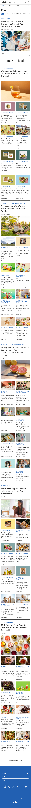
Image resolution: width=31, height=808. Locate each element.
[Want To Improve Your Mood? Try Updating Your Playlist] (23, 463)
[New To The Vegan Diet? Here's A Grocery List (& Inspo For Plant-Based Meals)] (23, 321)
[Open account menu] (28, 2)
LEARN (10, 5)
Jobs (4, 793)
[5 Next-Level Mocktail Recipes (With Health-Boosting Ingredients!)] (23, 686)
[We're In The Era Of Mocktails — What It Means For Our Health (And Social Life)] (8, 709)
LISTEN (17, 5)
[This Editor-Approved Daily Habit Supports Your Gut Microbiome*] (15, 508)
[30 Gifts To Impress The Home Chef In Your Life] (8, 411)
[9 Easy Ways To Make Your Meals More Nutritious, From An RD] (8, 385)
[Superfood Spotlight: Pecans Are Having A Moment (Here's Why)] (8, 660)
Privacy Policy (25, 793)
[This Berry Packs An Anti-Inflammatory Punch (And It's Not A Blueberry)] (8, 686)
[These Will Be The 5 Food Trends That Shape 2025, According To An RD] (15, 41)
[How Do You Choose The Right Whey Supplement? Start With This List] (23, 735)
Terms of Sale (8, 793)
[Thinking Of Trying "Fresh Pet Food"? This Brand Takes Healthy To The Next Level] (8, 241)
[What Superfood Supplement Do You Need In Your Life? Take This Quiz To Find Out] (23, 385)
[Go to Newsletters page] (22, 2)
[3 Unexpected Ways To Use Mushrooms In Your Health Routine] (15, 226)
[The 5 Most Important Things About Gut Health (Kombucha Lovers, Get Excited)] (8, 598)
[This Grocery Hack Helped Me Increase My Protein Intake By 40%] (8, 524)
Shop (15, 780)
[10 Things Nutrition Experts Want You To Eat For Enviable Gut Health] (15, 645)
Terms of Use (14, 793)
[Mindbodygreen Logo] (8, 2)
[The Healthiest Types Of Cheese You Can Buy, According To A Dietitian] (23, 547)
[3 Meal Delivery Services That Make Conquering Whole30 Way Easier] (8, 106)
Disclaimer (20, 793)
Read (15, 770)
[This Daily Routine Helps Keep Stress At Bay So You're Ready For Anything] (23, 411)
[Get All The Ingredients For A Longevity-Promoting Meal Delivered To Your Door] (23, 130)
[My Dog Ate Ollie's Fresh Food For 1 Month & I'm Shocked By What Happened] (8, 463)
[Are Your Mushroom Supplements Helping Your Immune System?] (23, 524)
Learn (15, 773)
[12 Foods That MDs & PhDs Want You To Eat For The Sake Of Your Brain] (23, 598)
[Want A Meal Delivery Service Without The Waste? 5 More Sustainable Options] (8, 130)
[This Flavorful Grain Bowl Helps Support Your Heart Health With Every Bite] (23, 294)
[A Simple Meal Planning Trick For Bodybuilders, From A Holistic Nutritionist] (23, 155)
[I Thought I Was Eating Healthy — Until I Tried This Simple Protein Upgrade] (23, 241)
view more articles (15, 760)
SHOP (28, 5)
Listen (15, 777)
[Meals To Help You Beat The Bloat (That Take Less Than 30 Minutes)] (8, 735)
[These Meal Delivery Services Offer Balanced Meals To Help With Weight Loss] (23, 106)
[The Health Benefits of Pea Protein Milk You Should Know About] (8, 321)
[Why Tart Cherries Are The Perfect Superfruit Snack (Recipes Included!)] (23, 709)
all (2, 14)
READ (3, 5)
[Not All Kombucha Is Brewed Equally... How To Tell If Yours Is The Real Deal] (23, 660)
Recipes (8, 14)
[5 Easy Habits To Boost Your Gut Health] (23, 267)
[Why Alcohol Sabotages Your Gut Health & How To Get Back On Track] (15, 91)
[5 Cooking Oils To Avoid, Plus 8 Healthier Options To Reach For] (8, 571)
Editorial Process (12, 798)
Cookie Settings (19, 798)
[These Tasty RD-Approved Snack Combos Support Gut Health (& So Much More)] (8, 294)
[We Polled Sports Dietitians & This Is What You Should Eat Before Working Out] (8, 437)
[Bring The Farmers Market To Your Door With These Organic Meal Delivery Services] (23, 180)
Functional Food (19, 14)
